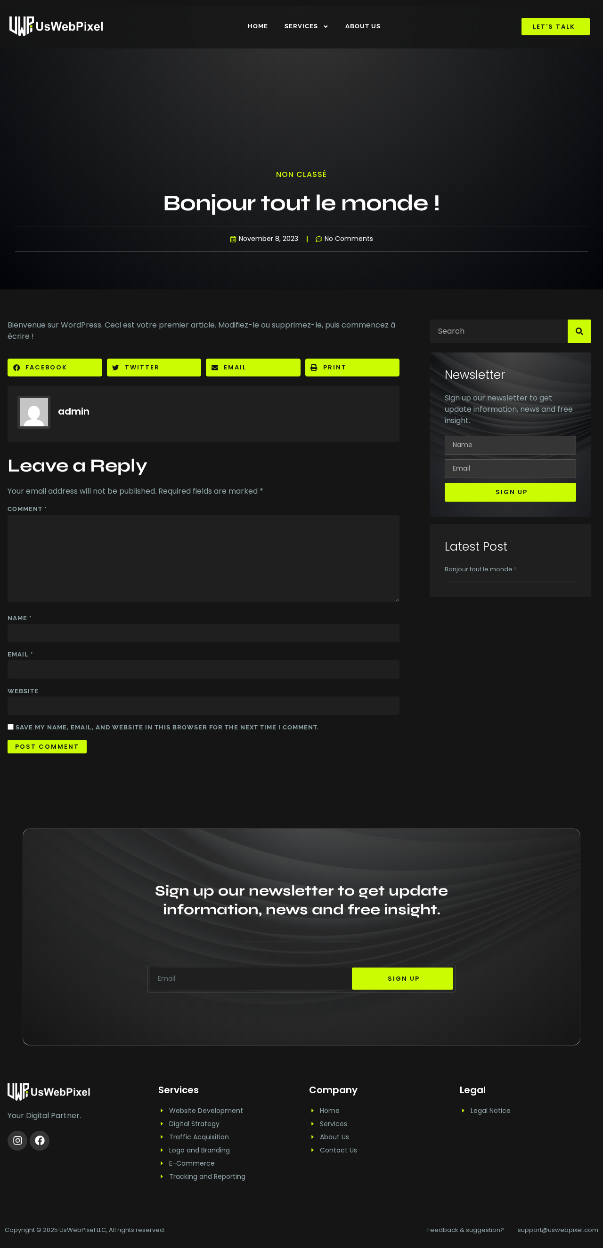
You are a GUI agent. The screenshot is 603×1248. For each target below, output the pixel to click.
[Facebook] (39, 1141)
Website (23, 691)
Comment (27, 508)
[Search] (579, 331)
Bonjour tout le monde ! (480, 569)
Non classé (301, 174)
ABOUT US (363, 26)
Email (20, 654)
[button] (55, 367)
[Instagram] (17, 1141)
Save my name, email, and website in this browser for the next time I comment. (167, 727)
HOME (258, 26)
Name (20, 618)
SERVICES (301, 26)
